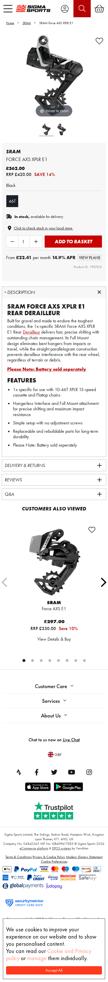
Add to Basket (73, 241)
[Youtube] (72, 772)
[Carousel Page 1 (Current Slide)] (24, 660)
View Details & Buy (54, 639)
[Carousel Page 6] (67, 660)
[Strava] (19, 772)
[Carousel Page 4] (50, 660)
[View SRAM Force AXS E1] (54, 562)
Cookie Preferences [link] (54, 861)
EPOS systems (61, 848)
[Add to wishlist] (99, 41)
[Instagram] (89, 772)
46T (12, 201)
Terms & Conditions (18, 857)
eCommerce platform (34, 848)
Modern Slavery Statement (84, 857)
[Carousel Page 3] (41, 660)
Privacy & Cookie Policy (49, 857)
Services (51, 701)
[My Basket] (99, 8)
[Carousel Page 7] (75, 660)
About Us (51, 715)
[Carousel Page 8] (84, 660)
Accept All (54, 970)
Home (10, 23)
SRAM (26, 23)
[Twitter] (54, 772)
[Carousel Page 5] (58, 660)
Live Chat (71, 740)
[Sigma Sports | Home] (33, 8)
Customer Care (51, 686)
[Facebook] (36, 772)
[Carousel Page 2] (32, 660)
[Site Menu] (8, 8)
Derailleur (31, 332)
